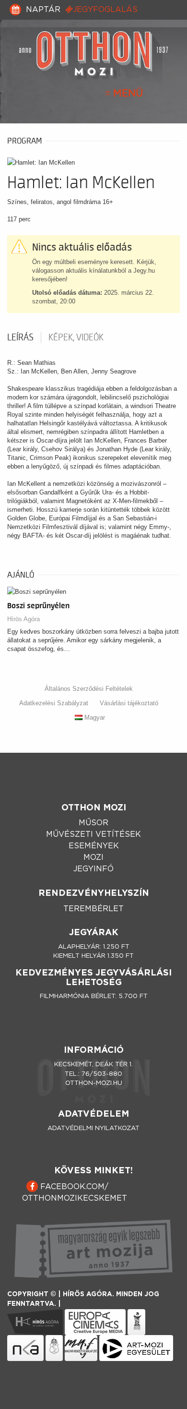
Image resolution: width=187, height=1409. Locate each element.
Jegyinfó (93, 869)
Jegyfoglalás (105, 9)
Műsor (93, 823)
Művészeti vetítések (93, 834)
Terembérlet (93, 909)
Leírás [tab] (20, 337)
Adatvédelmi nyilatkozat (93, 1128)
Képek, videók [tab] (76, 337)
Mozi (93, 857)
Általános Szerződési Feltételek (89, 688)
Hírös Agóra (23, 619)
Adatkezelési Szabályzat (53, 703)
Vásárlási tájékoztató (129, 703)
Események (94, 846)
